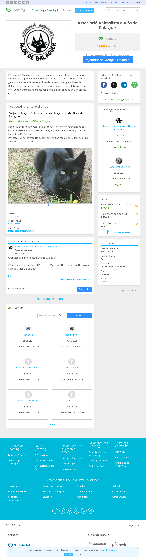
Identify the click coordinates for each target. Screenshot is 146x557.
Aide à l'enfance (84, 491)
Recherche (117, 486)
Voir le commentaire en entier (76, 279)
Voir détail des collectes (119, 232)
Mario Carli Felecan (28, 400)
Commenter (84, 289)
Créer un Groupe (84, 10)
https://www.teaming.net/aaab (117, 99)
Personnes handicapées (54, 491)
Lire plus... (12, 276)
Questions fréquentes (72, 458)
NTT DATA (120, 452)
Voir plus (50, 424)
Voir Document (14, 224)
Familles (81, 486)
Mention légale (68, 463)
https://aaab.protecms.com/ (21, 230)
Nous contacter (69, 469)
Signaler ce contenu (129, 290)
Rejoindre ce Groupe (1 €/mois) (107, 60)
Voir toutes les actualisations (50, 298)
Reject (78, 554)
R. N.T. (71, 400)
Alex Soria (28, 334)
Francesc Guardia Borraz (28, 367)
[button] (48, 205)
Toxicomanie (14, 486)
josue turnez (72, 334)
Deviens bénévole (97, 466)
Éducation (47, 496)
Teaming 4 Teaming (98, 460)
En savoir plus (111, 550)
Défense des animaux (53, 486)
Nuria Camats (71, 367)
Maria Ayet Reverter (119, 166)
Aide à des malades (17, 491)
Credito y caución (123, 457)
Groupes (67, 10)
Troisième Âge (118, 491)
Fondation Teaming (17, 455)
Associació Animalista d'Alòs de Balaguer (36, 246)
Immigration (83, 496)
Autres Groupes (119, 496)
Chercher (79, 315)
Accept (68, 554)
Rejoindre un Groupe (44, 460)
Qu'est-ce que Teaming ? (45, 10)
